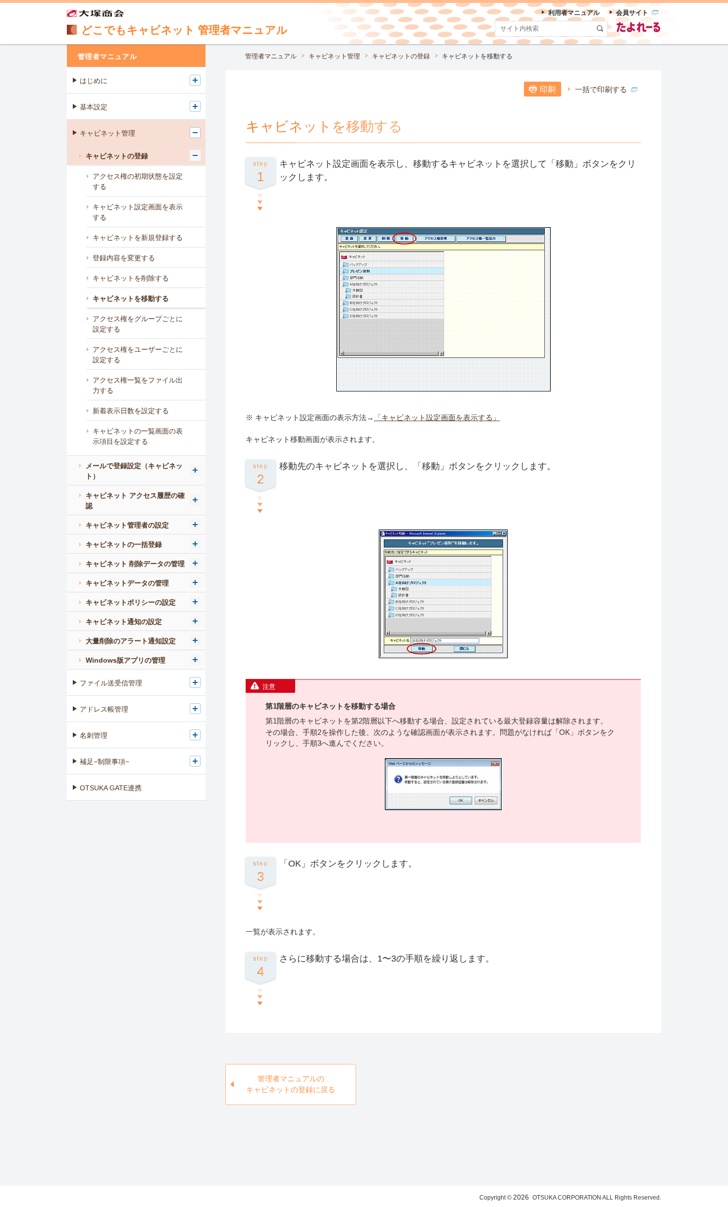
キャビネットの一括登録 (124, 544)
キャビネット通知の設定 (124, 622)
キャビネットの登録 (401, 56)
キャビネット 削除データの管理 (135, 564)
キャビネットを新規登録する (138, 237)
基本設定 (93, 107)
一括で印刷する (601, 89)
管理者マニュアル (271, 56)
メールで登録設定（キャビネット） (134, 471)
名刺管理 (93, 735)
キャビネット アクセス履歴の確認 (135, 500)
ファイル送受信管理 (111, 683)
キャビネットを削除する (131, 278)
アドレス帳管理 (104, 709)
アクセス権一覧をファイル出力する (138, 385)
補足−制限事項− (104, 762)
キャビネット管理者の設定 (127, 525)
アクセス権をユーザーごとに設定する (138, 354)
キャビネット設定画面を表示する (138, 212)
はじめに (93, 81)
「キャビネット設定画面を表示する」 (437, 417)
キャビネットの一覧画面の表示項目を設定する (138, 436)
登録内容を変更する (124, 258)
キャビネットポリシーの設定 (131, 602)
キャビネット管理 (334, 56)
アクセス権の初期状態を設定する (138, 181)
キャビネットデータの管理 (127, 583)
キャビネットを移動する (131, 298)
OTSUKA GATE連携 (111, 788)
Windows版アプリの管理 (125, 660)
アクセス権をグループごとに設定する (138, 324)
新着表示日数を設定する (131, 411)
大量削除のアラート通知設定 (131, 641)
